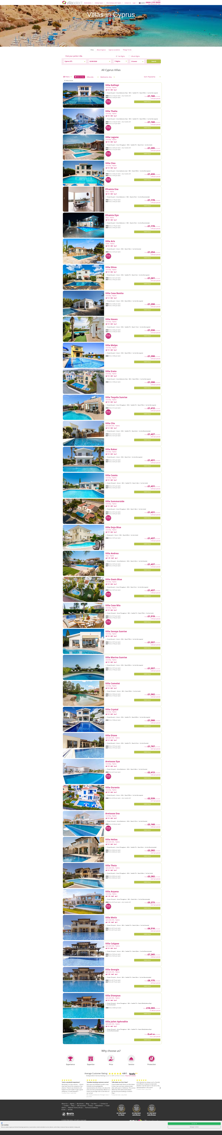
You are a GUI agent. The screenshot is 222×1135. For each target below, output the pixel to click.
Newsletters (99, 1106)
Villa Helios (111, 839)
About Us (65, 1104)
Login (134, 3)
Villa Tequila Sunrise (116, 397)
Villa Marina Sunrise (116, 657)
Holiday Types (99, 3)
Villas (92, 50)
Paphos (114, 87)
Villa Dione (111, 735)
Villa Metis (111, 917)
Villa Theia (111, 865)
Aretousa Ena (112, 813)
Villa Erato (110, 371)
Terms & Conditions (91, 1108)
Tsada (107, 243)
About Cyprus (101, 50)
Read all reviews (130, 1076)
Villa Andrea (112, 553)
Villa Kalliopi (112, 85)
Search (153, 61)
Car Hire (94, 1104)
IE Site (64, 1110)
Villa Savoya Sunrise (116, 631)
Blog (87, 1104)
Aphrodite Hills (110, 426)
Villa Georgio (112, 969)
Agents (72, 1104)
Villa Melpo (111, 345)
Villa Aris (110, 241)
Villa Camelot (112, 683)
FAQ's (73, 1106)
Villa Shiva (111, 267)
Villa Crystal (111, 709)
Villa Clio (110, 423)
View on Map (80, 77)
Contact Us (128, 3)
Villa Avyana (112, 891)
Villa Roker (111, 449)
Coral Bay (108, 87)
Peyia (107, 191)
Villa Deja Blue (113, 527)
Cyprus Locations (114, 50)
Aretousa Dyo (112, 761)
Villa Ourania (112, 787)
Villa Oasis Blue (113, 579)
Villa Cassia (111, 475)
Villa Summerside (114, 501)
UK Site (70, 1110)
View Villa (147, 101)
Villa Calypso (112, 943)
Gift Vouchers (81, 1106)
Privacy (90, 1106)
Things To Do (127, 50)
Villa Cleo (110, 163)
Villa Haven (111, 319)
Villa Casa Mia (112, 605)
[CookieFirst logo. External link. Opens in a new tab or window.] (2, 1123)
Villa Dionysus (112, 995)
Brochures (80, 1104)
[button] (64, 94)
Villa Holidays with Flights (113, 3)
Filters (67, 77)
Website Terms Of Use (75, 1108)
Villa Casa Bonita (114, 293)
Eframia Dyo (112, 215)
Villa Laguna (112, 137)
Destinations (87, 3)
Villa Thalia (111, 111)
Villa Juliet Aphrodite (116, 1021)
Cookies (66, 1106)
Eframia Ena (111, 189)
